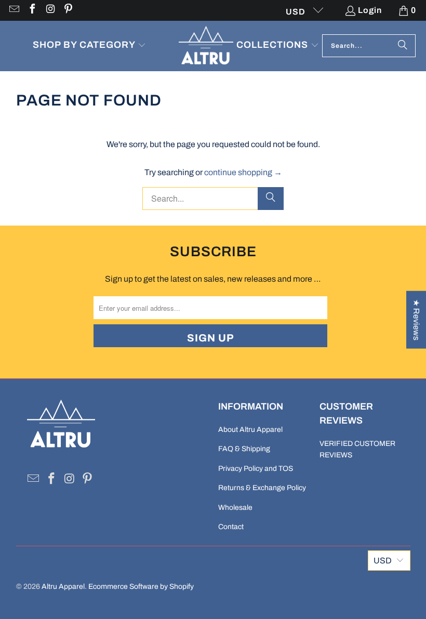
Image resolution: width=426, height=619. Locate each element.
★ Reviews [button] (416, 319)
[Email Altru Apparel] (13, 10)
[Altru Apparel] (206, 46)
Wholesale (235, 507)
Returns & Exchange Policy (262, 488)
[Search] (403, 45)
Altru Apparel (63, 586)
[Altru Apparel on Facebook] (31, 10)
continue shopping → (243, 172)
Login (370, 10)
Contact (231, 527)
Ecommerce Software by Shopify (141, 586)
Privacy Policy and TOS (255, 468)
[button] (89, 46)
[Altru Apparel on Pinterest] (68, 10)
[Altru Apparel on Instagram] (50, 10)
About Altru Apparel (250, 429)
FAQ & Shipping (244, 449)
